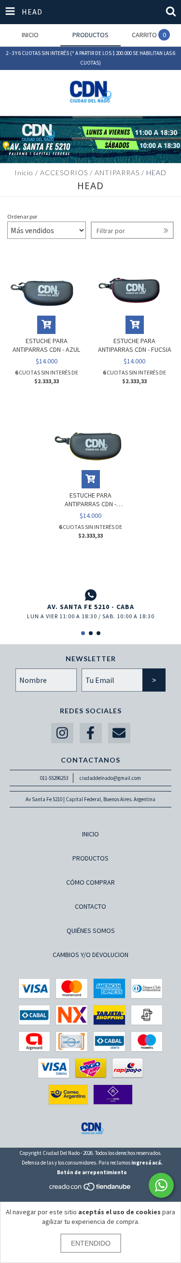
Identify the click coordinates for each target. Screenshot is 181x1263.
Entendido (91, 1243)
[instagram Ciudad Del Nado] (62, 733)
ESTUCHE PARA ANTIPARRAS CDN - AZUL (46, 345)
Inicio (23, 172)
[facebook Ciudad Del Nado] (91, 733)
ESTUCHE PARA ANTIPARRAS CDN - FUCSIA (134, 345)
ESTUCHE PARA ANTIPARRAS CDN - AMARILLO (90, 499)
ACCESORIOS (64, 172)
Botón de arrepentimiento (92, 1172)
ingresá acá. (146, 1162)
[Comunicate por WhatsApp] (161, 1185)
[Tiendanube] (90, 1189)
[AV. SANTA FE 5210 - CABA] (90, 595)
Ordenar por (22, 216)
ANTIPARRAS (117, 172)
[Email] (119, 733)
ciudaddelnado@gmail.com (110, 778)
